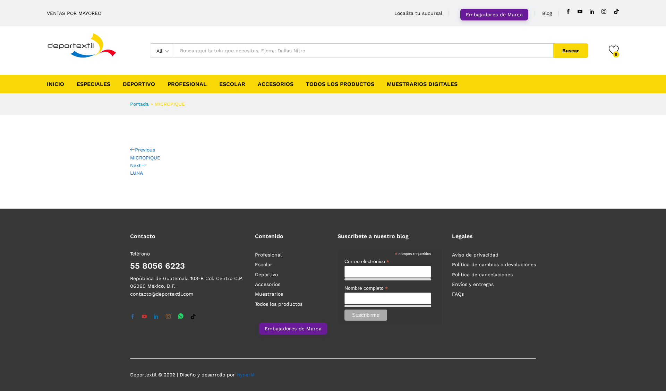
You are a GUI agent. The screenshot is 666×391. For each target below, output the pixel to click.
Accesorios (275, 84)
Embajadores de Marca (494, 14)
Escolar (232, 84)
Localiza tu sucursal (418, 13)
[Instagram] (604, 12)
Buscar (570, 50)
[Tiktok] (616, 12)
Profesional (187, 84)
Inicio (55, 84)
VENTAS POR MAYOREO (74, 13)
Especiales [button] (93, 84)
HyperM (246, 374)
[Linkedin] (592, 11)
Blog (547, 13)
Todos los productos (340, 84)
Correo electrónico (366, 261)
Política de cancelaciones (482, 274)
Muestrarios (269, 294)
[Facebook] (568, 11)
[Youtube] (580, 11)
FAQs (458, 294)
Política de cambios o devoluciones (494, 264)
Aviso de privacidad (475, 255)
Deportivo (139, 84)
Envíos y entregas (473, 284)
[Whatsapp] (180, 317)
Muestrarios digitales (422, 84)
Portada (139, 104)
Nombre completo (366, 288)
